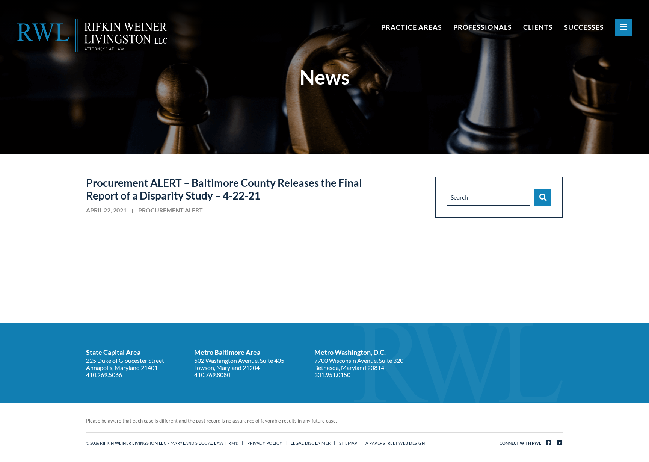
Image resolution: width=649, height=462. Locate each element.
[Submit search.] (542, 197)
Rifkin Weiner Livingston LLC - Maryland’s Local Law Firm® (169, 443)
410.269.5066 (104, 374)
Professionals (482, 27)
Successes (584, 27)
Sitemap (348, 443)
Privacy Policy (264, 443)
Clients (538, 27)
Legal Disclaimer (311, 443)
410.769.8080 (212, 374)
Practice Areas (411, 27)
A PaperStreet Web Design (395, 443)
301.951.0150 (332, 374)
